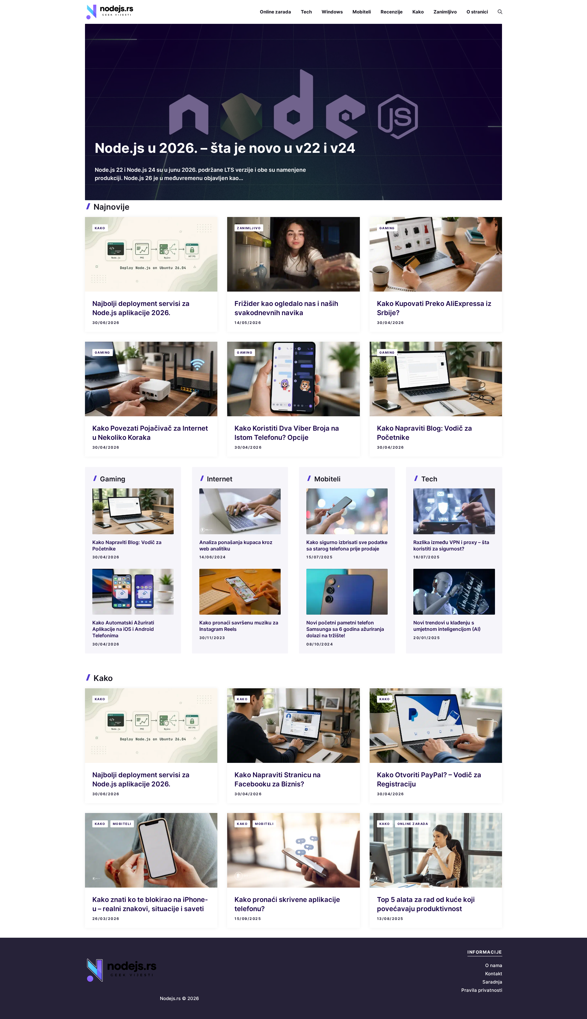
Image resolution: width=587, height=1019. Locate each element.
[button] (497, 12)
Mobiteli (362, 12)
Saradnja (492, 982)
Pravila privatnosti (481, 990)
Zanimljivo (445, 12)
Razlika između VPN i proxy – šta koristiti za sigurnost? (451, 545)
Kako (418, 12)
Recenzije (392, 12)
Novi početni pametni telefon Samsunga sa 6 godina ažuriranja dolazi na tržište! (345, 629)
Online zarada (275, 12)
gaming (387, 228)
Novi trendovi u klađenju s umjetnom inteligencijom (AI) (447, 626)
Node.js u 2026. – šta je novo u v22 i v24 (225, 148)
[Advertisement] (293, 94)
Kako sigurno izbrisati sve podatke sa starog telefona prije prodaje (346, 545)
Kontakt (493, 974)
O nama (493, 965)
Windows (332, 12)
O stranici (477, 12)
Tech (306, 12)
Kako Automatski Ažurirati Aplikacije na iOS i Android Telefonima (123, 629)
